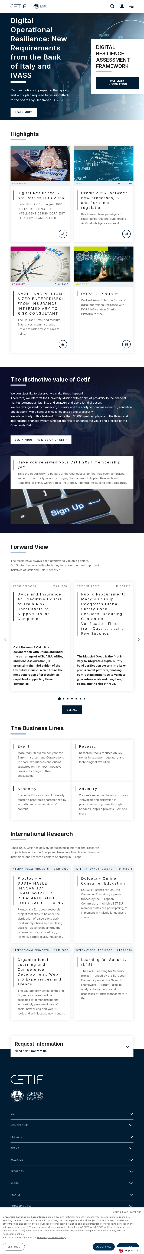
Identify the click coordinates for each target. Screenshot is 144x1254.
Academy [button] (17, 1159)
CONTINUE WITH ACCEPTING (127, 1212)
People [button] (16, 1194)
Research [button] (18, 1136)
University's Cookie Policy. (51, 1237)
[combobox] (128, 1250)
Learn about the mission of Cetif (41, 439)
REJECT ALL (128, 1246)
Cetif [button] (14, 1113)
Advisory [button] (17, 1171)
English (129, 1250)
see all (72, 709)
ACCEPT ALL (103, 1246)
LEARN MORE (23, 112)
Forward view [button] (21, 1206)
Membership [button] (19, 1125)
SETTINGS (14, 1246)
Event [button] (15, 1148)
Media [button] (15, 1183)
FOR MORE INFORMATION (117, 83)
